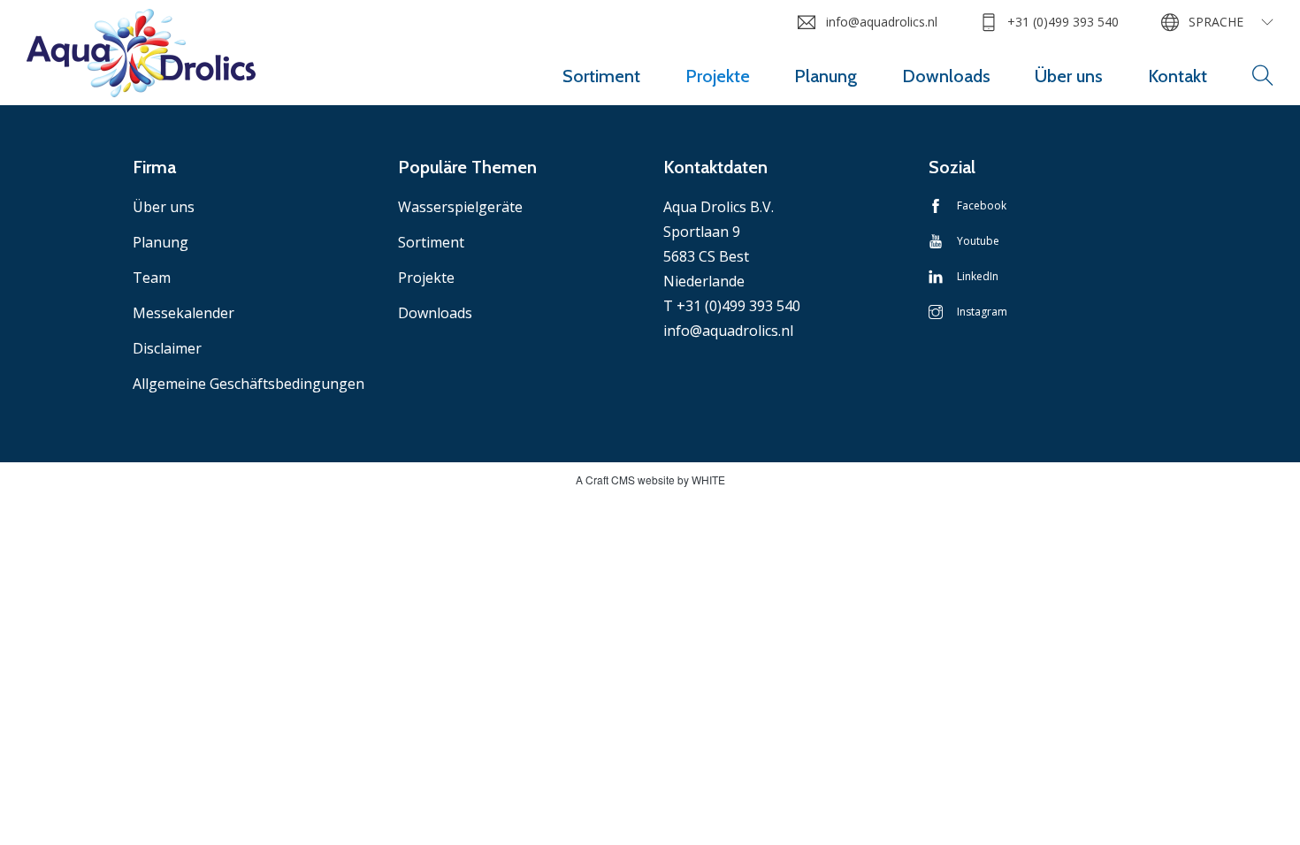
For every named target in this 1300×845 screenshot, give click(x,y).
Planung (825, 76)
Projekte (717, 76)
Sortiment (601, 76)
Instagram (982, 311)
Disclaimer (167, 348)
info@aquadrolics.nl (881, 21)
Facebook (981, 205)
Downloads (946, 76)
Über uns (1069, 76)
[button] (1262, 76)
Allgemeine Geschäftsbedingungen (248, 383)
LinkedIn (977, 276)
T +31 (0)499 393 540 (731, 306)
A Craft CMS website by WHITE (650, 479)
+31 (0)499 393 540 (1063, 21)
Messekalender (183, 313)
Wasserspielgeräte (460, 207)
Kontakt (1177, 76)
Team (152, 277)
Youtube (978, 240)
